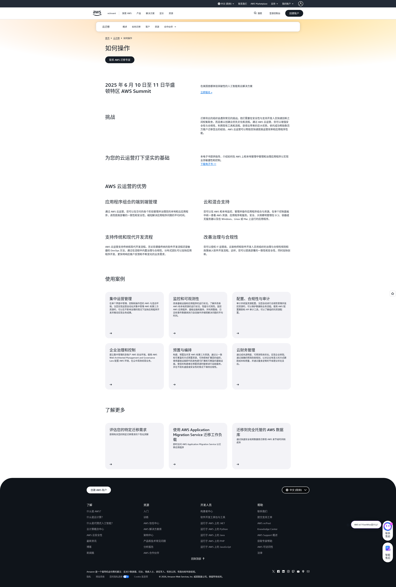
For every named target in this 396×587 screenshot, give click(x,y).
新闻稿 (90, 552)
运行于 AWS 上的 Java (212, 535)
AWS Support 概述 (267, 535)
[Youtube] (298, 572)
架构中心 (148, 535)
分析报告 (148, 546)
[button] (127, 13)
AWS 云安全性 (94, 535)
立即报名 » (206, 92)
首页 (107, 38)
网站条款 (100, 576)
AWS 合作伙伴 (151, 552)
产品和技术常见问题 (155, 540)
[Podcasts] (303, 572)
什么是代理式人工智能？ (100, 523)
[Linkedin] (283, 572)
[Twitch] (293, 572)
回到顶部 (196, 558)
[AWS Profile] (300, 3)
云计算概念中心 (95, 529)
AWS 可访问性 (265, 546)
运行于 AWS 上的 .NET (212, 523)
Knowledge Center (267, 529)
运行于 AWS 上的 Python (214, 529)
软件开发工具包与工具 (212, 517)
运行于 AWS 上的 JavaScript (215, 546)
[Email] (308, 572)
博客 (89, 546)
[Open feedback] (392, 293)
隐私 (89, 576)
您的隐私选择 (116, 576)
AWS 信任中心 (151, 523)
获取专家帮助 (264, 540)
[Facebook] (278, 572)
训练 (146, 517)
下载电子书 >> (208, 163)
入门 (146, 511)
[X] (273, 572)
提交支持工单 (264, 517)
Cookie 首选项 (141, 576)
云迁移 (116, 38)
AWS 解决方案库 (153, 529)
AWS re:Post (264, 523)
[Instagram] (288, 572)
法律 (259, 552)
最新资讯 (92, 540)
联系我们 (262, 511)
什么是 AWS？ (94, 511)
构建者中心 (206, 511)
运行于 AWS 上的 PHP (212, 540)
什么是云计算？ (95, 517)
